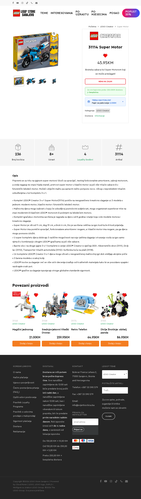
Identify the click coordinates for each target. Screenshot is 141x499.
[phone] (32, 3)
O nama (17, 372)
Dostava (17, 426)
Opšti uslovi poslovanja (24, 397)
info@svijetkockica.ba (83, 405)
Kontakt (109, 416)
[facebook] (13, 3)
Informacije (100, 116)
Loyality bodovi (85, 160)
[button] (54, 33)
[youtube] (18, 3)
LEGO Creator (106, 27)
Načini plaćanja (20, 377)
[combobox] (115, 374)
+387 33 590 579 (89, 387)
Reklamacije (19, 432)
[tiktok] (27, 3)
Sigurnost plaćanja (22, 421)
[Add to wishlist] (105, 56)
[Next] (55, 81)
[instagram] (22, 3)
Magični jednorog (22, 329)
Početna (92, 27)
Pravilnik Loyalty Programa (21, 404)
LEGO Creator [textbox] (114, 374)
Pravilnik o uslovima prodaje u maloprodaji (24, 414)
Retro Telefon (79, 329)
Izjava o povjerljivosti (23, 383)
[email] (36, 3)
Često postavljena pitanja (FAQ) (26, 390)
